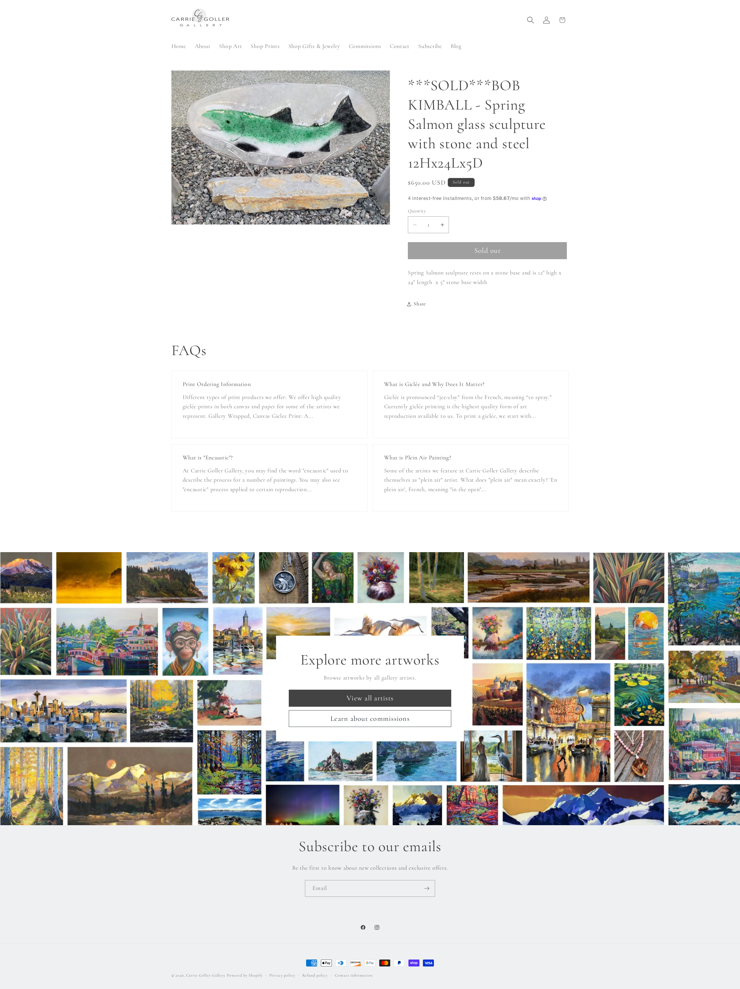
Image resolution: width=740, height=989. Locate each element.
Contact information (354, 975)
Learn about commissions (370, 718)
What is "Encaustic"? (207, 457)
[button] (531, 20)
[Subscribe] (427, 888)
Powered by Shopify (245, 975)
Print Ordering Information (216, 384)
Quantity (417, 211)
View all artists (370, 698)
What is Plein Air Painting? (418, 457)
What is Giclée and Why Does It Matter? (434, 384)
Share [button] (420, 304)
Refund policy (315, 975)
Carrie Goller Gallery (205, 975)
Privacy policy (282, 975)
